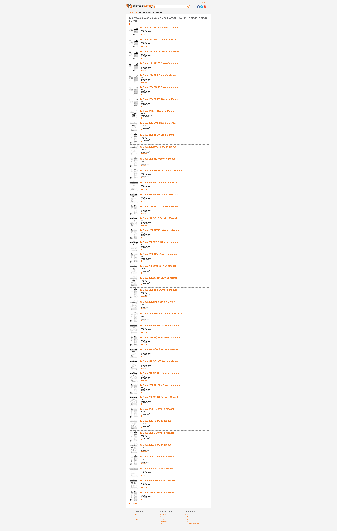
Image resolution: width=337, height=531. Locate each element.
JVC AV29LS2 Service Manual (157, 468)
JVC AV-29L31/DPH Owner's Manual (160, 230)
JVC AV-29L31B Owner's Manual (158, 158)
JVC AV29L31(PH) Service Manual (159, 278)
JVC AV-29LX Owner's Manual (157, 492)
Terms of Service (139, 517)
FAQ (136, 521)
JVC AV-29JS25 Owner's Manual (158, 75)
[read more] (144, 34)
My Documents (164, 517)
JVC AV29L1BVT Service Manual (158, 123)
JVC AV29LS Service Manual (156, 444)
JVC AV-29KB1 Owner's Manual (157, 111)
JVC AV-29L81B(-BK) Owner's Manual (161, 313)
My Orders (162, 519)
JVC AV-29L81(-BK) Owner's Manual (160, 337)
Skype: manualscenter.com (192, 523)
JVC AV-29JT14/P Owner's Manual (159, 87)
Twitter (186, 519)
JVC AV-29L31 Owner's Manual (157, 135)
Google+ (187, 521)
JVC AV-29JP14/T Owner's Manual (159, 63)
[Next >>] (135, 24)
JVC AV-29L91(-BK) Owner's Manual (160, 385)
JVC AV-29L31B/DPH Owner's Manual (161, 170)
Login (198, 2)
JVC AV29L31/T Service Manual (157, 301)
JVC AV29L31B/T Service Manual (158, 218)
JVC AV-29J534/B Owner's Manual (159, 51)
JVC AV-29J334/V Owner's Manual (159, 39)
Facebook (187, 517)
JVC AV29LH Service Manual (156, 421)
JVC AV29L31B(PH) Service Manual (159, 194)
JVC (133, 12)
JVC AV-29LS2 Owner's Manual (157, 456)
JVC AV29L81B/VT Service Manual (159, 361)
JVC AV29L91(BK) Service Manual (159, 397)
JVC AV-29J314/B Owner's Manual (159, 27)
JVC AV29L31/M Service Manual (158, 266)
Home (129, 12)
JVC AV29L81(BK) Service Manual (159, 349)
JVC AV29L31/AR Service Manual (158, 146)
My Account (163, 514)
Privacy (137, 519)
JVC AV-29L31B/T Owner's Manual (159, 206)
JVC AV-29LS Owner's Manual (157, 433)
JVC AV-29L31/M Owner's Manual (158, 254)
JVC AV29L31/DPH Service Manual (159, 242)
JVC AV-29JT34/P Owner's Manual (159, 99)
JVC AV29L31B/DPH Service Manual (160, 182)
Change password (164, 521)
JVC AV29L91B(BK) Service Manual (160, 373)
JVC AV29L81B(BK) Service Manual (160, 325)
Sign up (203, 2)
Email (186, 514)
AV (136, 12)
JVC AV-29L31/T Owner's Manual (158, 290)
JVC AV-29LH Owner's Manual (157, 409)
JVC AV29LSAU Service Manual (158, 480)
